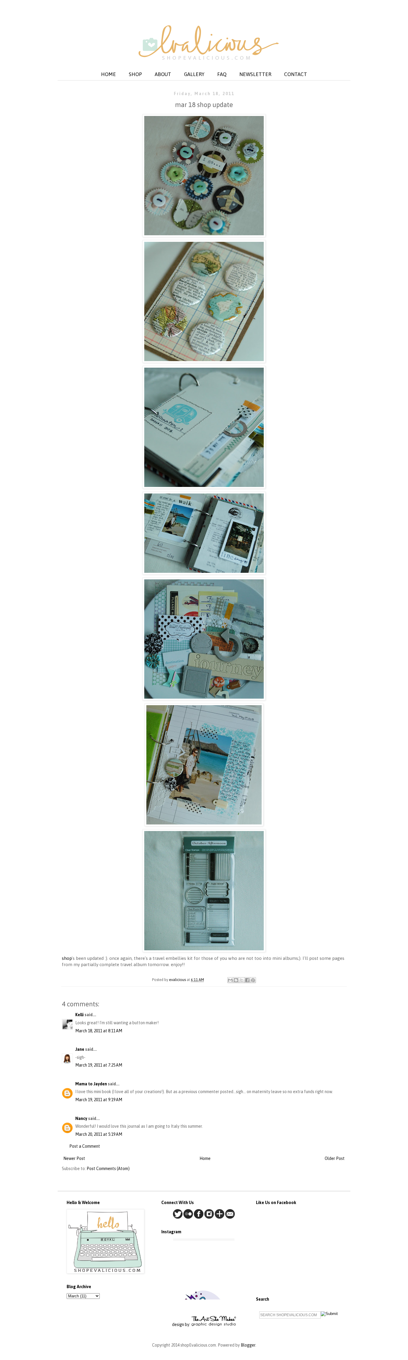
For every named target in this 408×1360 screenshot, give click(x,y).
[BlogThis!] (236, 980)
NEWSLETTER (255, 74)
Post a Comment (84, 1146)
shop (67, 958)
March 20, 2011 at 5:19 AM (98, 1134)
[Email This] (230, 980)
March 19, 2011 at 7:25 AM (98, 1065)
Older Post (335, 1158)
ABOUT (163, 74)
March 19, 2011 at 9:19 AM (98, 1099)
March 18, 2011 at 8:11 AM (98, 1030)
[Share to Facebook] (247, 980)
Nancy (81, 1118)
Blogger (248, 1345)
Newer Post (74, 1158)
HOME (108, 74)
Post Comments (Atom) (108, 1168)
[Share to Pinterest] (253, 980)
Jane (79, 1049)
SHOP (135, 74)
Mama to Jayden (91, 1083)
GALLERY (194, 74)
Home (205, 1158)
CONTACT (295, 74)
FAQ (221, 74)
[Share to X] (242, 980)
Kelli (79, 1014)
